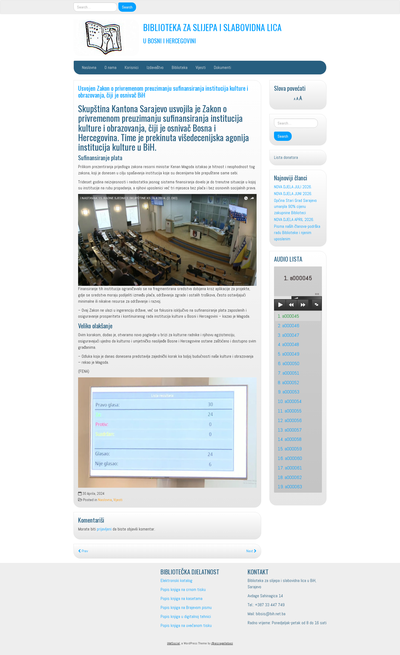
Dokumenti (222, 67)
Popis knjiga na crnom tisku (183, 589)
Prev (84, 551)
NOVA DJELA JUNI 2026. (293, 193)
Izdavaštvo (155, 67)
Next (250, 551)
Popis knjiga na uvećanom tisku (186, 625)
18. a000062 (290, 477)
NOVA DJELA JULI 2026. (293, 187)
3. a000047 (288, 335)
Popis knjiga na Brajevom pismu (186, 607)
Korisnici (132, 67)
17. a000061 (290, 468)
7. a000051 (288, 373)
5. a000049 (288, 354)
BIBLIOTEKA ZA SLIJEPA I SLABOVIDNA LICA (212, 27)
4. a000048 (288, 344)
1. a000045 (288, 316)
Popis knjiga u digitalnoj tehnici (186, 616)
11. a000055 (289, 411)
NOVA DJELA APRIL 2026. (294, 219)
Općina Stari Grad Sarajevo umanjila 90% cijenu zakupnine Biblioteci (295, 207)
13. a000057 (290, 430)
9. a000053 (288, 392)
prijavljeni (104, 529)
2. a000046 (288, 325)
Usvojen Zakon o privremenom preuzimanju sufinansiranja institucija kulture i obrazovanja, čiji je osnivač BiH (163, 91)
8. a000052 (288, 382)
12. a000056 (290, 420)
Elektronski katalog (176, 580)
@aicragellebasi (222, 643)
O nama (110, 67)
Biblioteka (179, 67)
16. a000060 (290, 458)
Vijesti (201, 67)
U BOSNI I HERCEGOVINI (169, 40)
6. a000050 (288, 363)
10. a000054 (289, 401)
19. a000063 (290, 486)
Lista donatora (286, 157)
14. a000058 (289, 439)
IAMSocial (173, 643)
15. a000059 (290, 448)
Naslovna (89, 67)
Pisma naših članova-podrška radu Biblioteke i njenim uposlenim (297, 232)
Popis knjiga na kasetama (181, 598)
